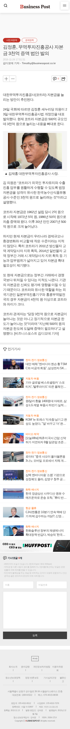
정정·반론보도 (32, 677)
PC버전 (35, 658)
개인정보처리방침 (41, 666)
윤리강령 (25, 666)
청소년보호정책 (12, 677)
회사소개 (13, 666)
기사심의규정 (49, 677)
